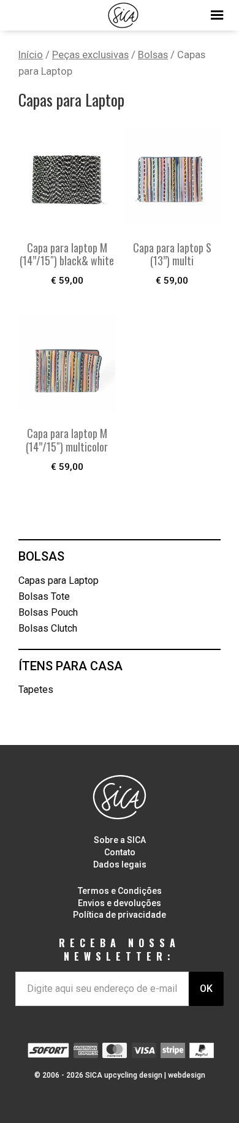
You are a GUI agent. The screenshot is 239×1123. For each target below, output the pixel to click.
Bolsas (153, 55)
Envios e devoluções (119, 903)
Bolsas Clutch (47, 628)
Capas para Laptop (58, 580)
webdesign (186, 1075)
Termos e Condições (120, 891)
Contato (119, 852)
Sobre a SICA (120, 840)
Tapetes (35, 689)
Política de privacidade (119, 915)
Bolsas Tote (44, 596)
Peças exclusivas (90, 55)
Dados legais (119, 864)
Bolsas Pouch (48, 612)
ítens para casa (70, 666)
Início (30, 55)
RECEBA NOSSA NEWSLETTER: (119, 950)
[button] (119, 12)
